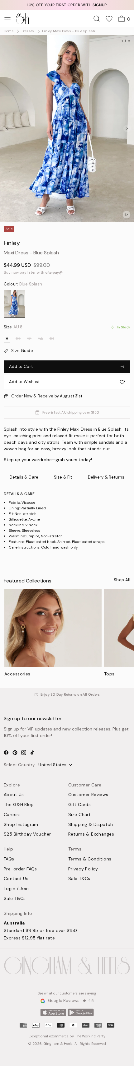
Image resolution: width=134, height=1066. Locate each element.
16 (52, 338)
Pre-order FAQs (20, 869)
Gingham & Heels (58, 1043)
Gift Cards (79, 804)
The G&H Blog (19, 804)
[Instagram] (23, 752)
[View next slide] (127, 128)
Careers (12, 814)
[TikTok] (32, 752)
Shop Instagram (21, 824)
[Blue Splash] (14, 304)
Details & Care (24, 477)
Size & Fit (63, 477)
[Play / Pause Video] (126, 214)
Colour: (23, 284)
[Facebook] (6, 752)
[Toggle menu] (7, 18)
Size (13, 327)
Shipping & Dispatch (90, 824)
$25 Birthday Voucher (27, 834)
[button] (67, 382)
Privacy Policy (83, 869)
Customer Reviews (88, 794)
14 (40, 338)
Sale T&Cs (15, 898)
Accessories (17, 674)
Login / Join (16, 888)
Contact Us (16, 878)
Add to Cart (21, 366)
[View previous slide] (7, 128)
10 (18, 338)
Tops (109, 674)
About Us (14, 794)
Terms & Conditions (90, 859)
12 (29, 338)
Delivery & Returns (106, 477)
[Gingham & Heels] (67, 966)
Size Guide (22, 351)
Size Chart (79, 814)
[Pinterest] (14, 752)
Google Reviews (63, 1000)
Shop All (122, 579)
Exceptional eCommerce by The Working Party (67, 1036)
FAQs (9, 859)
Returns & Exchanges (91, 834)
